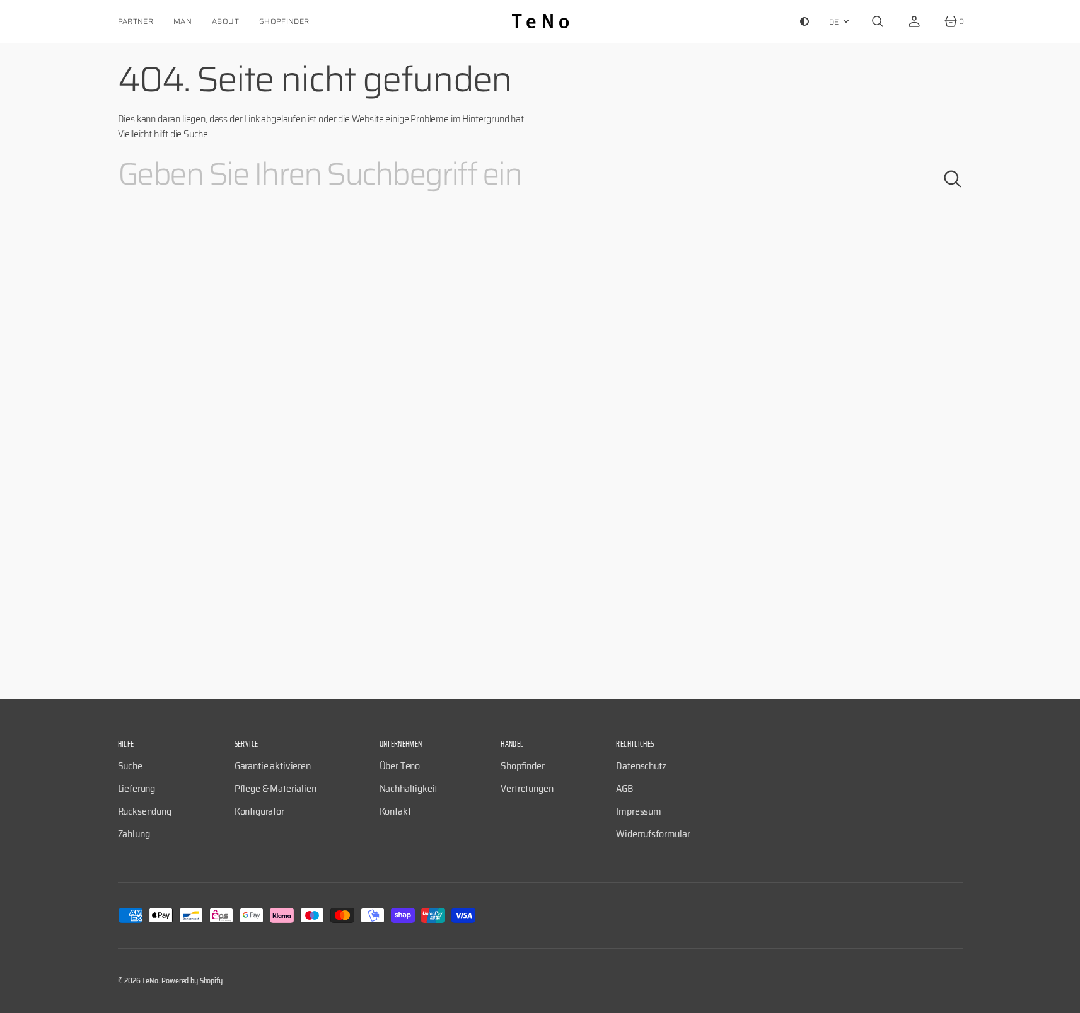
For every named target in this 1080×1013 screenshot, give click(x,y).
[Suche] (953, 179)
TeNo (150, 981)
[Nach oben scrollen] (1065, 998)
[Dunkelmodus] (804, 21)
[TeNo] (540, 21)
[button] (877, 21)
